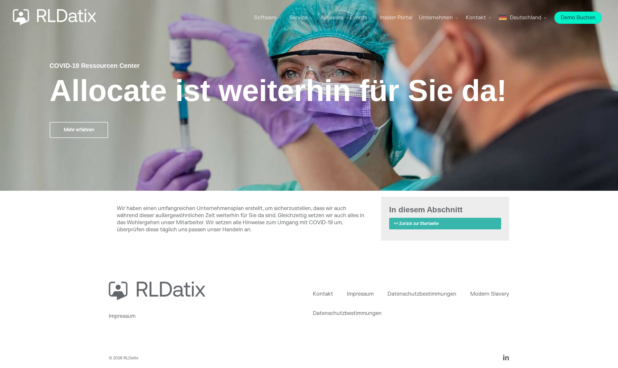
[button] (79, 130)
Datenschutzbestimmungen (422, 294)
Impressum (122, 316)
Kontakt (323, 294)
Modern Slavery (489, 294)
